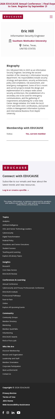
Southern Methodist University (30, 41)
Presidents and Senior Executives (16, 244)
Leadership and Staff (11, 358)
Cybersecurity (8, 233)
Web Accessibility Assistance (16, 405)
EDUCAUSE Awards (10, 337)
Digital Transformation (11, 236)
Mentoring (6, 325)
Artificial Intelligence (10, 225)
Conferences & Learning (14, 280)
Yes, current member (36, 134)
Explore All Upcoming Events (14, 307)
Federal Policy (8, 240)
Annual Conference (10, 284)
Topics (6, 217)
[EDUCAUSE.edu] (13, 16)
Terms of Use (9, 397)
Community (8, 313)
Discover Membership (11, 351)
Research (6, 266)
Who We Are (8, 347)
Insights (6, 262)
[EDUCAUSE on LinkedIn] (13, 412)
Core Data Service (10, 270)
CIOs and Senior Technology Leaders (17, 229)
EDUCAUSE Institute (10, 292)
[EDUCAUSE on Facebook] (3, 412)
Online (5, 303)
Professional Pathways (12, 295)
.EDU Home (8, 401)
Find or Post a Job (9, 340)
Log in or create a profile (14, 190)
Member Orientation (10, 362)
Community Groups (10, 317)
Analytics (6, 221)
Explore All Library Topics (12, 256)
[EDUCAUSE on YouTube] (18, 412)
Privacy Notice (9, 393)
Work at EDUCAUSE (10, 370)
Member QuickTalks (10, 329)
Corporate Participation (12, 366)
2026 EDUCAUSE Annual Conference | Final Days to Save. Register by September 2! (27, 5)
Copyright (7, 388)
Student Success (9, 248)
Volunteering (8, 333)
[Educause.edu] (15, 168)
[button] (51, 17)
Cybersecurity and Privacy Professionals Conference (23, 288)
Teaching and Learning (11, 252)
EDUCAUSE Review (10, 274)
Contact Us (7, 374)
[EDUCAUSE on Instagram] (8, 412)
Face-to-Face (8, 299)
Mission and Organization (13, 354)
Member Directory (10, 321)
